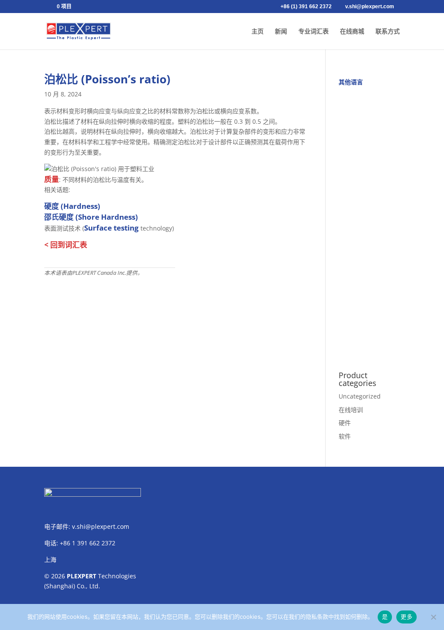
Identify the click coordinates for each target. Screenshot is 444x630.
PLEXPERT (81, 576)
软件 (345, 436)
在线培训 (351, 410)
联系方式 (387, 31)
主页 (257, 31)
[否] (433, 617)
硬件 (345, 423)
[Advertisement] (369, 223)
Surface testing (111, 228)
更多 (406, 616)
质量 (51, 179)
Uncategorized (360, 396)
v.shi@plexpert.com (100, 526)
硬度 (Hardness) (72, 206)
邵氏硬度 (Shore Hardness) (91, 217)
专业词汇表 (313, 31)
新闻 (281, 31)
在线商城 (352, 31)
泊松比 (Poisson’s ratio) (107, 79)
